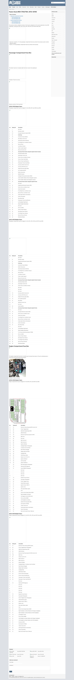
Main (10, 7)
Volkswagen (47, 7)
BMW (20, 7)
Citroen (53, 21)
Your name (11, 662)
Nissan (53, 38)
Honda (53, 27)
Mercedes (32, 7)
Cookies (20, 676)
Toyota (43, 7)
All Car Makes (53, 7)
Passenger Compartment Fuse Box (17, 15)
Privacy (16, 676)
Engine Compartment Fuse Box (16, 20)
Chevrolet (24, 7)
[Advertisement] (30, 48)
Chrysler (53, 19)
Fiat (52, 23)
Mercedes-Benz (54, 34)
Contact (13, 676)
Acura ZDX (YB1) (41, 651)
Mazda (53, 32)
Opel (35, 7)
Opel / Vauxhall (54, 40)
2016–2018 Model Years (16, 17)
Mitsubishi (53, 36)
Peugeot (53, 41)
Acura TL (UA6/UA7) (41, 656)
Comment (11, 665)
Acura (13, 9)
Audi (17, 7)
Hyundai (53, 28)
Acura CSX (19, 656)
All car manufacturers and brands (56, 54)
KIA (52, 30)
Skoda (53, 47)
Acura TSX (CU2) (20, 654)
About (10, 676)
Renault (39, 7)
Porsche (53, 43)
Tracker (13, 7)
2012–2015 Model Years (16, 18)
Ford (28, 7)
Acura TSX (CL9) (41, 654)
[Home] (15, 3)
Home (10, 9)
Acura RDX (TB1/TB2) (21, 651)
